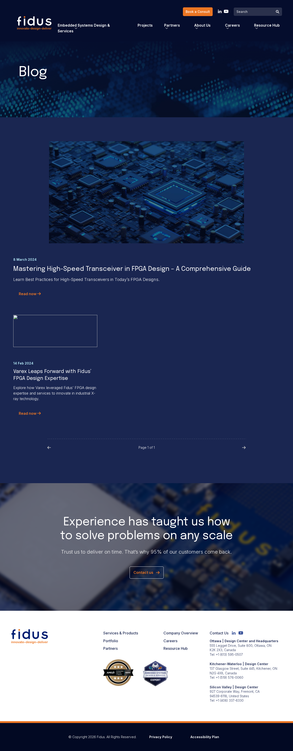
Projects (145, 25)
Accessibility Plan (204, 737)
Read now (28, 293)
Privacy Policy (160, 737)
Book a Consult (198, 12)
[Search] (277, 12)
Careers (170, 641)
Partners (110, 648)
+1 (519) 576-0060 (229, 677)
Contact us (143, 572)
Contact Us (219, 633)
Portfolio (110, 641)
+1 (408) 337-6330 (230, 700)
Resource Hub (175, 648)
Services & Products (120, 633)
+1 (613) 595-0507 (229, 654)
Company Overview (180, 633)
